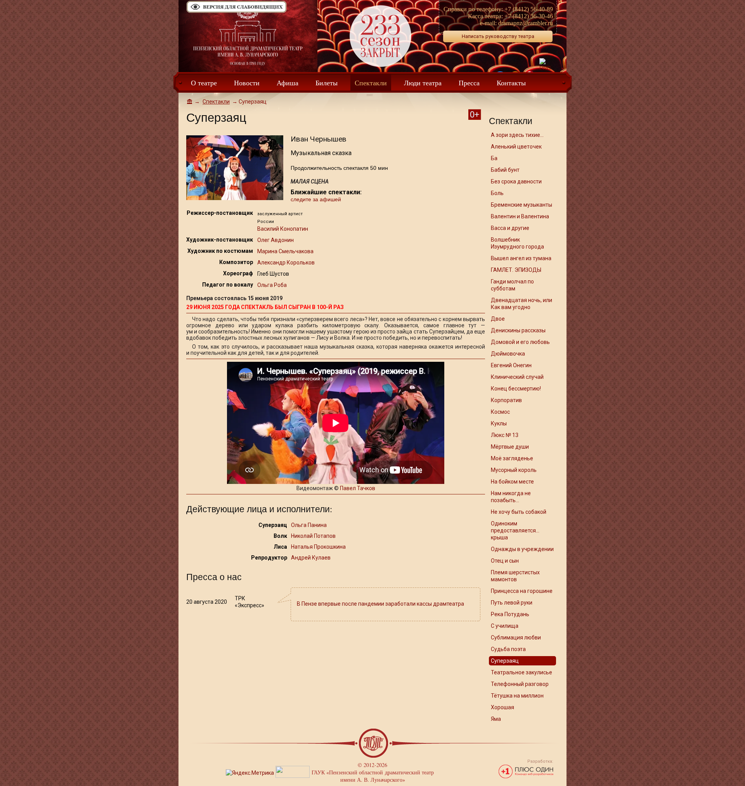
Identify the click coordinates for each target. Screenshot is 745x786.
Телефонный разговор (520, 684)
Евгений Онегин (511, 365)
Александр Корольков (286, 262)
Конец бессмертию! (516, 388)
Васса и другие (510, 228)
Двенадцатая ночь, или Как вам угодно (521, 303)
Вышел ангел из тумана (521, 258)
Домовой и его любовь (520, 342)
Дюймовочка (508, 354)
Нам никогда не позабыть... (511, 496)
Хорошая (502, 707)
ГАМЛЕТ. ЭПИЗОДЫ (516, 270)
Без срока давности (516, 181)
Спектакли (371, 82)
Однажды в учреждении (522, 549)
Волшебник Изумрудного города (517, 243)
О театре (204, 82)
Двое (498, 319)
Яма (496, 719)
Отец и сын (505, 561)
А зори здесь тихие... (517, 135)
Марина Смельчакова (285, 251)
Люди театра (423, 82)
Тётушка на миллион (517, 696)
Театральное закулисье (521, 672)
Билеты (326, 82)
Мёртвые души (510, 447)
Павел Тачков (357, 488)
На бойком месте (512, 482)
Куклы (499, 423)
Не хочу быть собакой (518, 512)
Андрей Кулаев (311, 558)
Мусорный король (514, 470)
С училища (504, 626)
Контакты (511, 82)
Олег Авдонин (275, 240)
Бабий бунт (505, 170)
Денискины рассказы (518, 330)
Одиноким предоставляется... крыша (515, 530)
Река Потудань (510, 614)
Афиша (287, 82)
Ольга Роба (272, 285)
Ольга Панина (309, 525)
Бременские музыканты (521, 205)
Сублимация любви (516, 637)
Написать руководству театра (498, 36)
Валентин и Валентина (520, 216)
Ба (494, 158)
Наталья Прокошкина (318, 547)
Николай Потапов (313, 536)
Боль (497, 193)
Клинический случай (517, 377)
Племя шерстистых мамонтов (515, 575)
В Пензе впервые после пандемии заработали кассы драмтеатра (380, 604)
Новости (247, 82)
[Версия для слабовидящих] (236, 12)
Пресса (469, 82)
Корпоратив (506, 400)
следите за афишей (316, 199)
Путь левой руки (511, 602)
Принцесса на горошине (522, 591)
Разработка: (540, 761)
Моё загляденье (512, 458)
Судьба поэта (508, 649)
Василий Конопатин (282, 229)
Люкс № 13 (504, 435)
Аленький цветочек (516, 146)
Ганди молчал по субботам (512, 285)
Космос (500, 412)
